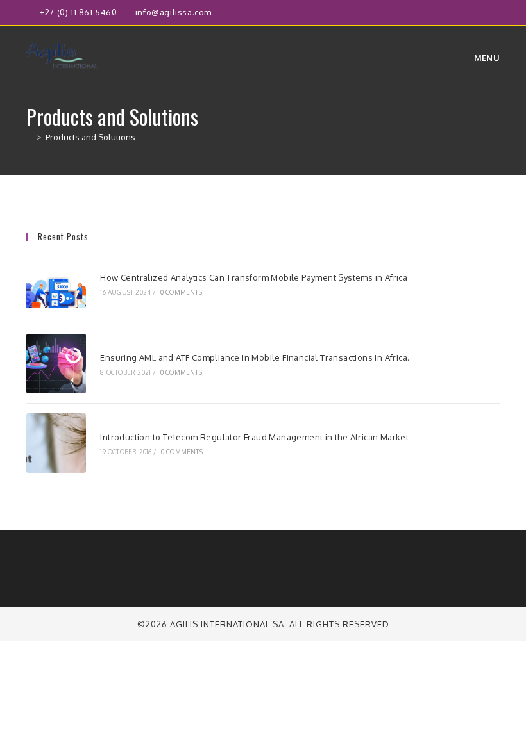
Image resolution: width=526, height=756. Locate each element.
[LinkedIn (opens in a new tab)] (481, 12)
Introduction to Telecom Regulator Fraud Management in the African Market (254, 437)
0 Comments (181, 292)
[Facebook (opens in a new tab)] (452, 12)
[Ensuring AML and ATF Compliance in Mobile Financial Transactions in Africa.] (56, 363)
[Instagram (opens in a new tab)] (466, 12)
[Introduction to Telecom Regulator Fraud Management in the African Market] (56, 443)
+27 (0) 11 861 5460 (79, 12)
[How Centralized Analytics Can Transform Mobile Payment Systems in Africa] (56, 283)
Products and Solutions (90, 137)
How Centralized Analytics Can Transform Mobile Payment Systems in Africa (253, 277)
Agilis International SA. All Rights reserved (279, 624)
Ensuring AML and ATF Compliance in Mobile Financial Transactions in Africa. (254, 357)
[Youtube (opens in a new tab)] (494, 12)
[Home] (29, 137)
